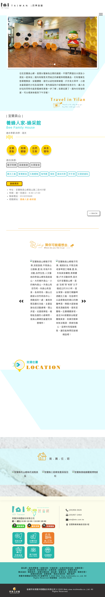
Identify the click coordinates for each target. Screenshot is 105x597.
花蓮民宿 (54, 568)
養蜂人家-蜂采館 (28, 199)
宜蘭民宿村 (72, 570)
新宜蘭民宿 (42, 570)
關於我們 (71, 574)
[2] (52, 64)
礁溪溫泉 (22, 572)
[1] (50, 64)
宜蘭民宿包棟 (36, 574)
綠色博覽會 (33, 568)
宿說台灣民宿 (59, 574)
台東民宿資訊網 (66, 568)
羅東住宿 (72, 572)
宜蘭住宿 (44, 568)
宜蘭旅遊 (48, 574)
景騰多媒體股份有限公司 (29, 576)
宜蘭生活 (62, 572)
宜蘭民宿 (79, 568)
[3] (54, 64)
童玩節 (24, 568)
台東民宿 (52, 570)
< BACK (94, 213)
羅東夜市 (32, 572)
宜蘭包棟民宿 (43, 572)
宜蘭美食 (62, 570)
